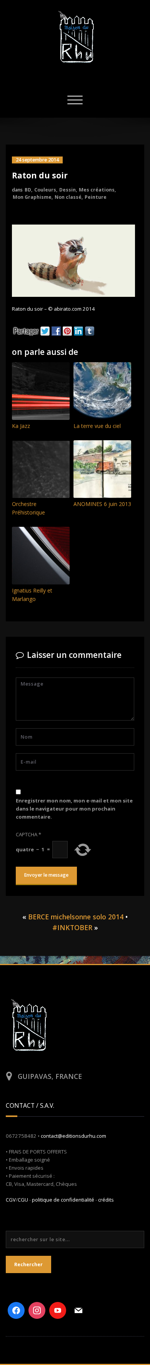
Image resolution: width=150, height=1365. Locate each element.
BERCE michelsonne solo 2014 (75, 916)
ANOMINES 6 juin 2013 (102, 504)
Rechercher (28, 1264)
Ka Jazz (21, 425)
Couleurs (45, 189)
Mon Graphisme (32, 197)
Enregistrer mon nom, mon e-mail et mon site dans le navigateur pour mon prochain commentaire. (74, 808)
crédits (106, 1199)
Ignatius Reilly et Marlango (32, 595)
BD (28, 189)
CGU (23, 1199)
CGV (11, 1199)
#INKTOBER (72, 927)
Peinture (96, 197)
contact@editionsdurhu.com (73, 1135)
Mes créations (97, 189)
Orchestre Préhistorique (28, 508)
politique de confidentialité (63, 1199)
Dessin (67, 189)
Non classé (68, 197)
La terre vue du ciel (97, 425)
